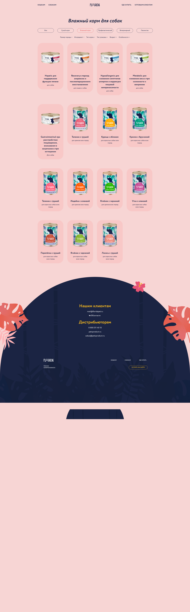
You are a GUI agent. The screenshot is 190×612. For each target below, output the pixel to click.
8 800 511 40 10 (95, 327)
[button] (49, 366)
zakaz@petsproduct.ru (95, 335)
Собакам (52, 5)
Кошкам (41, 5)
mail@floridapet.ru (95, 311)
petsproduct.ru (95, 331)
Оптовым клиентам (143, 5)
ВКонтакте (95, 315)
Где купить (126, 5)
